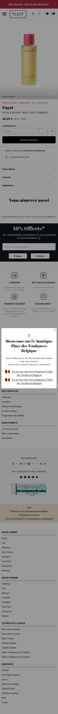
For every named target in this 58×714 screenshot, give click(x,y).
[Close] (54, 330)
